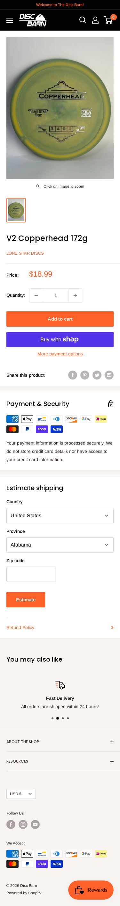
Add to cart (60, 319)
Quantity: (15, 295)
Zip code (15, 560)
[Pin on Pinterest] (84, 375)
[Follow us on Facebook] (10, 824)
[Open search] (82, 20)
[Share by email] (109, 375)
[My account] (95, 20)
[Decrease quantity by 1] (36, 295)
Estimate (26, 599)
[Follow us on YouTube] (35, 824)
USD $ (15, 794)
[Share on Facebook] (72, 375)
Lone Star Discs (25, 253)
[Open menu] (9, 20)
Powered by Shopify (23, 893)
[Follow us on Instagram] (23, 824)
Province (15, 531)
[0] (108, 20)
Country (14, 501)
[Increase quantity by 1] (75, 295)
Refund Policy (20, 627)
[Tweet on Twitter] (96, 375)
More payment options (60, 353)
